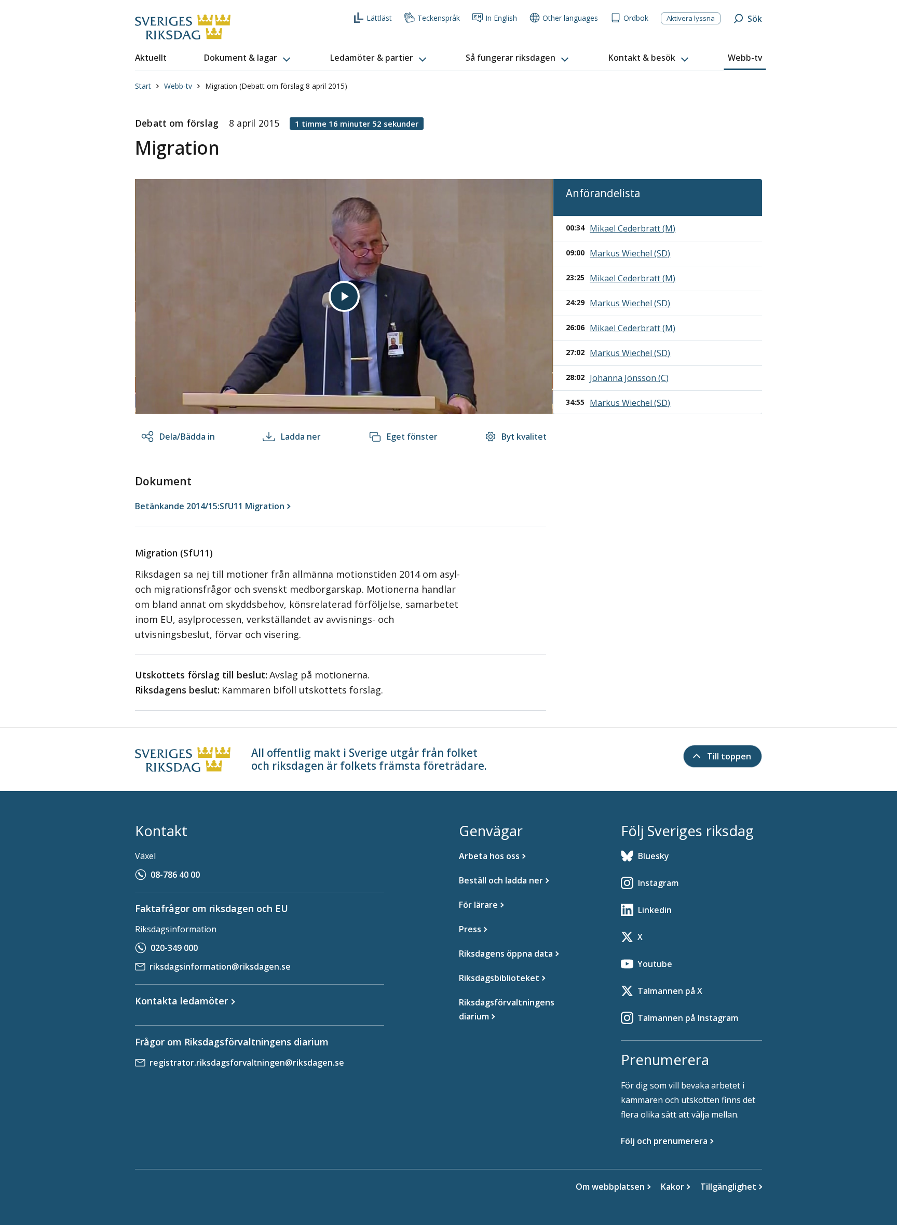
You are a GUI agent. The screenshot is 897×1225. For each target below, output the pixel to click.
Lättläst (379, 18)
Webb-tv (178, 86)
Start (143, 86)
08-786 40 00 (175, 874)
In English (501, 18)
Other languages (570, 18)
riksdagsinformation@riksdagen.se (220, 966)
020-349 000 (174, 948)
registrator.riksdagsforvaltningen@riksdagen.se (247, 1062)
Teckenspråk (438, 18)
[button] (248, 58)
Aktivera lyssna (691, 18)
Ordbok (635, 18)
